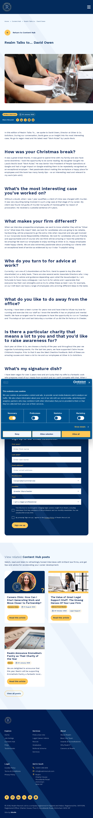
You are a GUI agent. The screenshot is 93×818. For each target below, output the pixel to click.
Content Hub (16, 21)
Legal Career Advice (41, 738)
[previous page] (7, 33)
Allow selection (46, 434)
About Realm (65, 735)
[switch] (35, 418)
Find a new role (39, 735)
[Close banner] (89, 382)
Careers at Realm (67, 748)
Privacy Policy (49, 517)
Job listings (9, 738)
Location (15, 486)
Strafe (13, 812)
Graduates (37, 745)
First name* (16, 444)
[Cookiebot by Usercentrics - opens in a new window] (75, 382)
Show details (79, 427)
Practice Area (17, 476)
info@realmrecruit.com (44, 771)
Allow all (76, 434)
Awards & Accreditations (70, 742)
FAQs (7, 745)
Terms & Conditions (13, 771)
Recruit (35, 742)
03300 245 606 (41, 768)
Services (36, 752)
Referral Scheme (39, 748)
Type (14, 497)
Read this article (17, 618)
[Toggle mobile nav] (89, 7)
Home (7, 21)
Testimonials (10, 748)
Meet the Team (66, 738)
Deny (17, 434)
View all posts (14, 693)
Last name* (16, 455)
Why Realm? (65, 745)
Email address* (17, 465)
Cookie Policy (10, 768)
